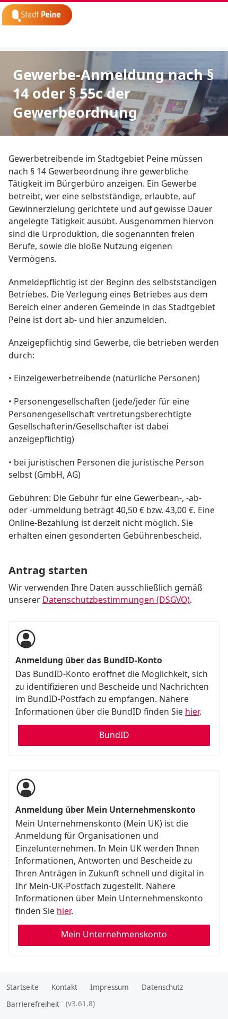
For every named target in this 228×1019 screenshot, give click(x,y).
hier (192, 711)
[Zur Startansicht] (69, 14)
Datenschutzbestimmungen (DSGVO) (116, 599)
